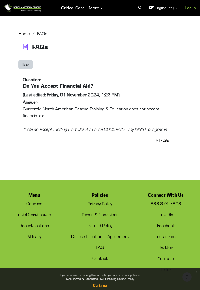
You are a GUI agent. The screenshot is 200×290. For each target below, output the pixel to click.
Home (24, 33)
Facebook (166, 225)
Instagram (166, 236)
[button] (140, 8)
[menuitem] (53, 8)
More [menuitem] (94, 7)
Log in (190, 7)
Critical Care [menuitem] (73, 7)
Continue (100, 285)
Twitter (166, 247)
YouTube (166, 258)
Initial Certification (34, 214)
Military (34, 236)
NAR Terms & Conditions (82, 279)
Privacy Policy (100, 203)
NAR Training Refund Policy (117, 279)
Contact (100, 258)
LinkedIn (165, 214)
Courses (34, 203)
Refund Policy (100, 225)
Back (25, 64)
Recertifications (34, 225)
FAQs (164, 140)
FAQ (100, 247)
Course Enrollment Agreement (100, 236)
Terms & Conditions (100, 214)
